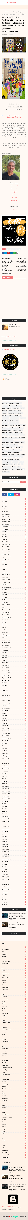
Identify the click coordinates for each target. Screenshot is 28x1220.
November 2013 (14, 884)
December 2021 (14, 640)
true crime (12, 469)
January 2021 (14, 667)
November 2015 (14, 824)
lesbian (14, 466)
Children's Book (10, 249)
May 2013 (14, 899)
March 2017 (14, 783)
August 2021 (14, 650)
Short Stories (16, 452)
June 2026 (14, 504)
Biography (11, 405)
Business (4, 410)
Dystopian (22, 418)
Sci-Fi (3, 452)
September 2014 (14, 859)
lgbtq (19, 466)
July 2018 (14, 743)
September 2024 (14, 557)
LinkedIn (14, 200)
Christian (20, 413)
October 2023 (14, 584)
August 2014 (14, 861)
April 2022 (14, 630)
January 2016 (14, 819)
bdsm (11, 464)
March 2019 (14, 723)
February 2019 (14, 725)
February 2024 (14, 574)
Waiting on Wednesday (7, 459)
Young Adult (5, 464)
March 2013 (14, 904)
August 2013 (14, 892)
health (3, 466)
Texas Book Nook (14, 3)
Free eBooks (5, 425)
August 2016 (14, 801)
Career (10, 410)
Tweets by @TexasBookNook (9, 337)
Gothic (23, 425)
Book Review (16, 408)
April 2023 (14, 599)
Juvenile (11, 432)
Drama (16, 418)
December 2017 (14, 761)
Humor (21, 430)
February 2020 (14, 695)
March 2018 (14, 753)
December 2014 (14, 851)
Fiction (16, 422)
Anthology (18, 403)
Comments (7, 379)
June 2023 (14, 594)
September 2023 (14, 587)
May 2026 (14, 506)
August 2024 (14, 559)
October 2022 (14, 615)
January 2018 (14, 758)
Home (3, 12)
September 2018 (14, 738)
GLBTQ (12, 425)
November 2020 (14, 673)
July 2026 (14, 501)
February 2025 (14, 544)
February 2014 (14, 877)
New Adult (4, 437)
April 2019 (14, 720)
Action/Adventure (10, 403)
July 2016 (14, 804)
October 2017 (14, 766)
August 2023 (14, 589)
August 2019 (14, 710)
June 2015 (14, 836)
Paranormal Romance (7, 442)
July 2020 (14, 683)
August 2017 (14, 771)
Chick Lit (4, 413)
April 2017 (14, 781)
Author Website (14, 186)
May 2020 (14, 688)
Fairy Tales (5, 422)
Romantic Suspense (13, 449)
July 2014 (14, 864)
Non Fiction (22, 437)
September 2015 (14, 829)
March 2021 (14, 662)
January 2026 (14, 516)
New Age (11, 437)
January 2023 (14, 607)
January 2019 (14, 728)
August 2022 (14, 620)
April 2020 (14, 690)
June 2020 (14, 685)
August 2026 (14, 499)
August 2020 (14, 680)
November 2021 (14, 642)
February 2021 (14, 665)
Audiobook (4, 405)
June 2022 (14, 625)
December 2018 (14, 730)
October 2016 (14, 796)
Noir (16, 437)
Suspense (11, 454)
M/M (3, 435)
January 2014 (14, 879)
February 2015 (14, 846)
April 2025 (14, 539)
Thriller (23, 454)
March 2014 (14, 874)
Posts (5, 378)
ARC (3, 403)
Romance (4, 449)
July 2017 (14, 773)
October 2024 (14, 554)
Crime (11, 418)
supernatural (5, 469)
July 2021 (14, 652)
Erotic (11, 420)
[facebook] (4, 494)
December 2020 (14, 670)
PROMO (7, 12)
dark (15, 464)
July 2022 (14, 622)
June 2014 (14, 867)
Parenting (17, 442)
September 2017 (14, 768)
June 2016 (14, 806)
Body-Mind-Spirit (6, 408)
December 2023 (14, 579)
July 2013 (14, 894)
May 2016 (14, 809)
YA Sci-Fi (21, 462)
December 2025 (14, 519)
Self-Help (9, 452)
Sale (21, 449)
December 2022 (14, 610)
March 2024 (14, 572)
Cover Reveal (5, 418)
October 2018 (14, 736)
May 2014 (14, 869)
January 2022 (14, 637)
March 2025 (14, 542)
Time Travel (5, 457)
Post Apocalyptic (6, 444)
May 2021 (14, 657)
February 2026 (14, 514)
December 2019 (14, 700)
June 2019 (14, 715)
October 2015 (14, 826)
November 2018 (14, 733)
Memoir (8, 435)
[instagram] (17, 494)
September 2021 (14, 647)
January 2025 (14, 547)
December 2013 (14, 882)
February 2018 (14, 756)
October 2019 (14, 705)
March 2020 (14, 693)
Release (12, 447)
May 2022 (14, 627)
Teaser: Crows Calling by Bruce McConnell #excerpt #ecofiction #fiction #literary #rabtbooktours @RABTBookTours (16, 925)
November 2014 (14, 854)
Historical (21, 427)
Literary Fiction (18, 432)
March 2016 (14, 814)
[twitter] (11, 494)
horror (8, 466)
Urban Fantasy (18, 457)
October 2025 (14, 524)
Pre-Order (14, 444)
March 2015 (14, 844)
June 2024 (14, 564)
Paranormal (11, 440)
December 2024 (14, 549)
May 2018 (14, 748)
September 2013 (14, 889)
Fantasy (11, 422)
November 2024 (14, 552)
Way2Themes (15, 1216)
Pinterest (14, 197)
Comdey (4, 415)
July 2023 (14, 592)
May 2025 (14, 536)
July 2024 (14, 562)
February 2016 (14, 816)
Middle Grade (15, 435)
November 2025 (14, 521)
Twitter (14, 195)
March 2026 (14, 511)
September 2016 (14, 799)
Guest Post (14, 427)
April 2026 (14, 509)
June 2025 (14, 534)
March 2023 (14, 602)
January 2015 (14, 849)
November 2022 (14, 612)
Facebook (14, 189)
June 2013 (14, 897)
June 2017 (14, 776)
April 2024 (14, 569)
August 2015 (14, 831)
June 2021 (14, 655)
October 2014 (14, 856)
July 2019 (14, 713)
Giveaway (18, 425)
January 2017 (14, 788)
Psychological (5, 447)
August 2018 (14, 741)
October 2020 (14, 675)
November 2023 (14, 582)
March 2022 (14, 632)
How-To (15, 430)
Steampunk (4, 454)
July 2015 (14, 834)
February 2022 (14, 635)
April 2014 (14, 872)
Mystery (22, 435)
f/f (19, 464)
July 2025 (14, 531)
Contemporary (17, 415)
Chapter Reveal (17, 410)
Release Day (19, 447)
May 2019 (14, 718)
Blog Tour (18, 405)
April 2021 (14, 660)
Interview (4, 432)
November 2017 (14, 763)
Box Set (22, 408)
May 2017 (14, 778)
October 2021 (14, 645)
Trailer (11, 457)
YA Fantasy (14, 462)
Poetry (22, 442)
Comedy (10, 415)
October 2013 (14, 887)
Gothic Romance (6, 427)
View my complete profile (14, 326)
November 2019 (14, 703)
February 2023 (14, 605)
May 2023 (14, 597)
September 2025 (14, 526)
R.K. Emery (5, 34)
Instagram (14, 192)
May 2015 (14, 839)
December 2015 (14, 821)
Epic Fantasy (5, 420)
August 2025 (14, 529)
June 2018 (14, 746)
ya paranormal (5, 471)
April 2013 (14, 902)
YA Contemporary (6, 462)
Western (17, 459)
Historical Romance (7, 430)
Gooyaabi (14, 1217)
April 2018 (14, 751)
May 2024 (14, 567)
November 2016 (14, 793)
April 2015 (14, 841)
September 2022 (14, 617)
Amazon (14, 209)
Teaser (17, 454)
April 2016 (14, 811)
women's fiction (20, 469)
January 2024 (14, 577)
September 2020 (14, 678)
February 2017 (14, 786)
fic (22, 464)
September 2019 (14, 708)
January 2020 (14, 698)
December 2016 (14, 791)
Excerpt (16, 420)
